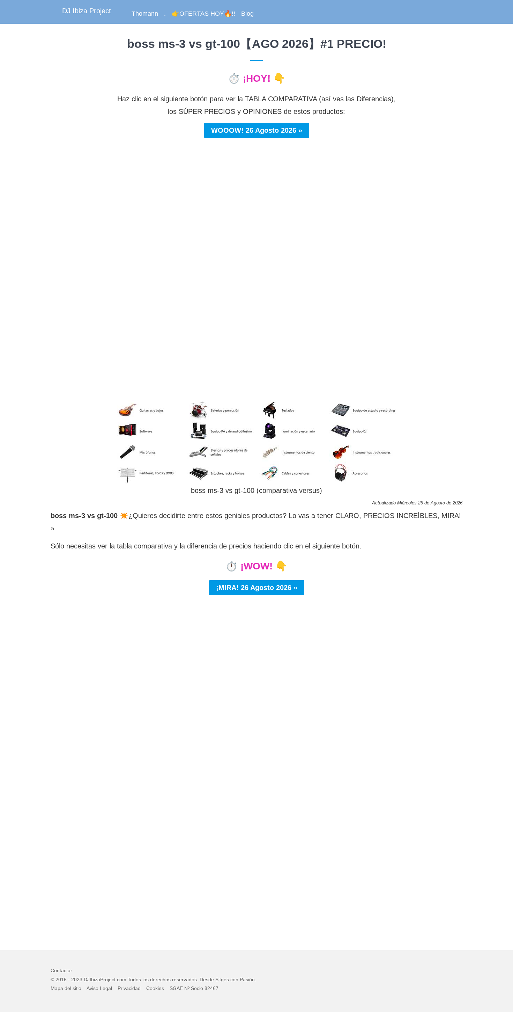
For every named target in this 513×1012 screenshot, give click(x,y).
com (121, 979)
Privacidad (129, 988)
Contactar (61, 970)
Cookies (155, 988)
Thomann (145, 13)
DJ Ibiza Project (86, 11)
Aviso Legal (99, 988)
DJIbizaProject (100, 979)
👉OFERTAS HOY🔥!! (203, 13)
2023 (76, 979)
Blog (247, 13)
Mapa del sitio (66, 988)
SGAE (176, 988)
